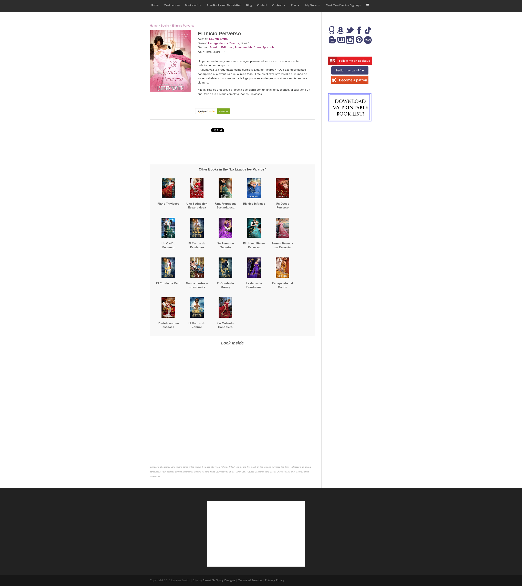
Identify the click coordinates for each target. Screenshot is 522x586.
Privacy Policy (274, 580)
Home (154, 5)
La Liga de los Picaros (223, 43)
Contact (262, 5)
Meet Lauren (172, 5)
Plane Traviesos (168, 203)
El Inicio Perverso (183, 25)
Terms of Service (250, 580)
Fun (293, 5)
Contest (277, 5)
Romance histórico (247, 47)
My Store (310, 5)
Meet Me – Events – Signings (343, 5)
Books (165, 25)
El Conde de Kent (168, 283)
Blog (249, 5)
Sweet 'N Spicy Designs (219, 580)
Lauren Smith (218, 38)
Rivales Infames (254, 203)
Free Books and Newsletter (224, 5)
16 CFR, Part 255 (237, 472)
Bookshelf (191, 5)
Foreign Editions (221, 47)
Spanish (268, 47)
